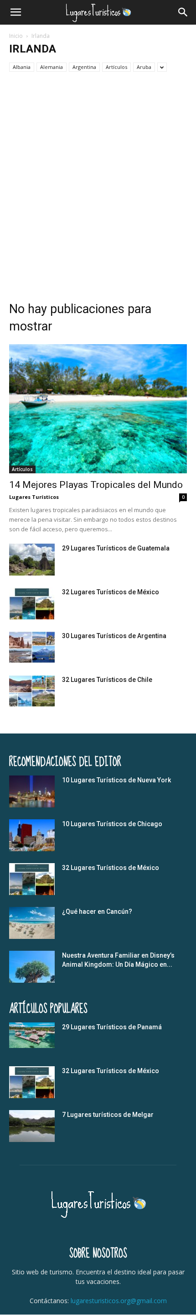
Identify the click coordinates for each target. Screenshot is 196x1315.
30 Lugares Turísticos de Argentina (114, 635)
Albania (22, 66)
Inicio (16, 36)
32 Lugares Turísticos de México (110, 592)
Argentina (84, 66)
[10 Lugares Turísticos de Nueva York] (32, 791)
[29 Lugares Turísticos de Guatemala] (32, 560)
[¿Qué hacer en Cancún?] (32, 923)
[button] (15, 12)
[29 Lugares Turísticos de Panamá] (32, 1035)
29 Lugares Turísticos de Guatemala (116, 548)
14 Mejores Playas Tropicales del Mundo (96, 484)
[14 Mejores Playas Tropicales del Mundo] (98, 408)
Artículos (116, 66)
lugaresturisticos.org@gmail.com (119, 1300)
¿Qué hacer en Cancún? (97, 911)
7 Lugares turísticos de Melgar (108, 1114)
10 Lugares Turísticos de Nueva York (116, 780)
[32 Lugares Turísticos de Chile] (32, 691)
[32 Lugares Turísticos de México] (32, 603)
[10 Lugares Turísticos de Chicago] (32, 835)
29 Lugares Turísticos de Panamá (112, 1027)
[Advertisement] (98, 184)
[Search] (183, 12)
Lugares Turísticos (34, 496)
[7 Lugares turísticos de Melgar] (32, 1126)
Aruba (144, 66)
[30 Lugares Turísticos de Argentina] (32, 647)
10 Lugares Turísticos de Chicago (112, 824)
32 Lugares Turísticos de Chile (107, 679)
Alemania (51, 66)
